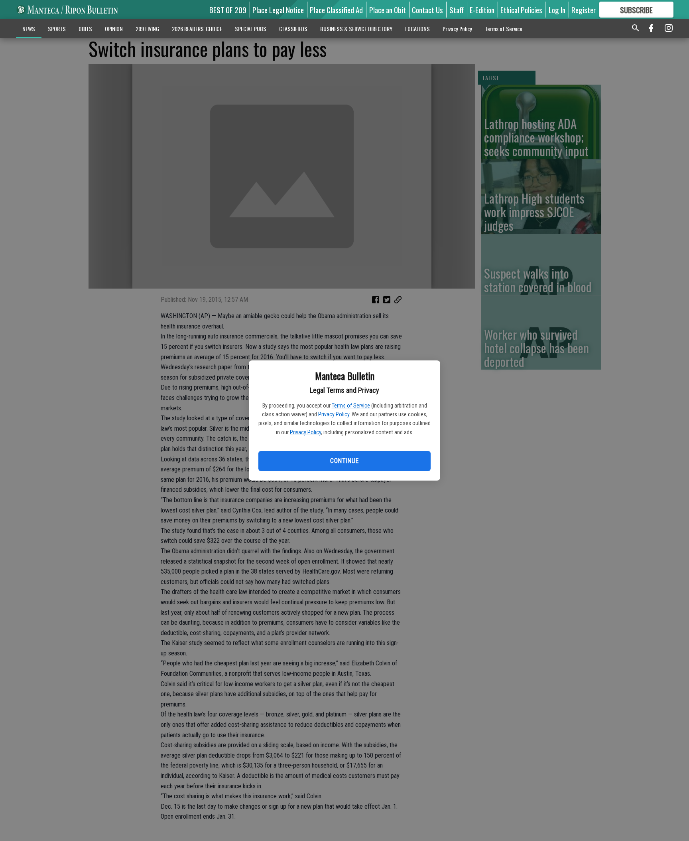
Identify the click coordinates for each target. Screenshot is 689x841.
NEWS (28, 28)
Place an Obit (387, 9)
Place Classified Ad (336, 9)
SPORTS (57, 28)
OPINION (114, 28)
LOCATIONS (417, 28)
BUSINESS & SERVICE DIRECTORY (356, 28)
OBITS (85, 28)
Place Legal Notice (278, 9)
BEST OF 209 (227, 9)
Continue (344, 461)
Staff (456, 9)
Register (583, 9)
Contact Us (427, 9)
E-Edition (482, 9)
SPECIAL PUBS (250, 28)
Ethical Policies (521, 9)
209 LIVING (147, 28)
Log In (557, 9)
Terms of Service (351, 405)
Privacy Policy (333, 414)
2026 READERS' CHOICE (197, 28)
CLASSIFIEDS (293, 28)
